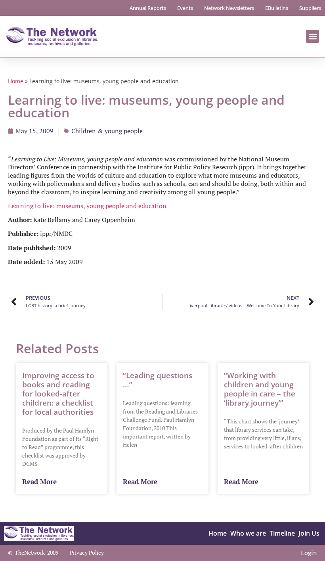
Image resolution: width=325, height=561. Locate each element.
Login (309, 552)
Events (185, 7)
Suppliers (310, 7)
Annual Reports (148, 7)
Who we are (248, 533)
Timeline (282, 533)
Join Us (308, 533)
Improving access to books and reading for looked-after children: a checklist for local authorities (58, 393)
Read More (39, 482)
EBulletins (276, 7)
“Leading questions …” (157, 380)
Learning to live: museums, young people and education (87, 205)
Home (15, 81)
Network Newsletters (229, 7)
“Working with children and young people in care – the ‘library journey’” (259, 389)
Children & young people (107, 130)
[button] (312, 36)
